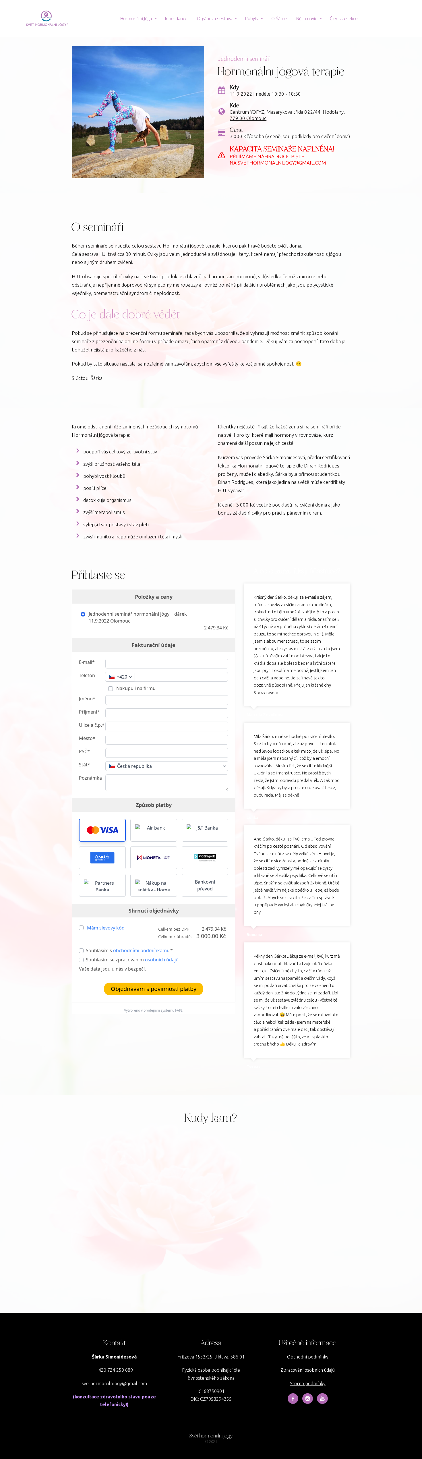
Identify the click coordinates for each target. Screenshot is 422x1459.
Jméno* (87, 698)
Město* (87, 738)
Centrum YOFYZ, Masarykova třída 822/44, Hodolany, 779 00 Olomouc (287, 115)
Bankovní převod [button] (205, 885)
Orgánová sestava (214, 18)
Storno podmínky (308, 1383)
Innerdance (176, 18)
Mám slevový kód (106, 928)
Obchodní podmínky (307, 1356)
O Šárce (279, 18)
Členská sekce (344, 18)
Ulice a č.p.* (91, 725)
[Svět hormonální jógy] (46, 18)
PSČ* (84, 751)
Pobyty (251, 18)
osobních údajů (162, 959)
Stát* (84, 765)
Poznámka (90, 778)
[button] (102, 830)
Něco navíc (306, 18)
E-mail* (87, 662)
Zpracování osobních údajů (307, 1370)
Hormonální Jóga (136, 18)
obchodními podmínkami (140, 950)
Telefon (87, 675)
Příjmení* (89, 712)
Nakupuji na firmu (135, 688)
